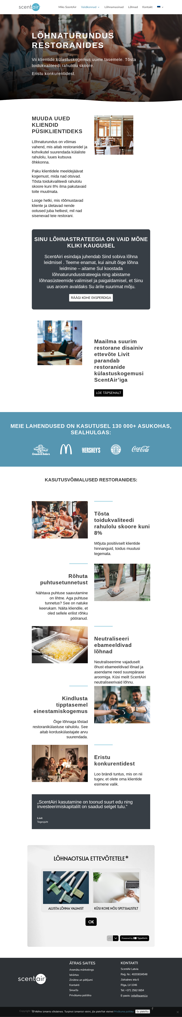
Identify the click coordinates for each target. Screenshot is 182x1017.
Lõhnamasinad (114, 7)
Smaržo (73, 990)
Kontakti (74, 985)
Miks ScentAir (67, 7)
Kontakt (147, 7)
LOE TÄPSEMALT (108, 393)
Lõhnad (133, 7)
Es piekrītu (143, 1011)
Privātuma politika (80, 995)
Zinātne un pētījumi (81, 980)
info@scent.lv (139, 995)
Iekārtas (74, 975)
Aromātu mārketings (81, 969)
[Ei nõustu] (177, 1012)
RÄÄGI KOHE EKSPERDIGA (91, 298)
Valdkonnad (88, 7)
